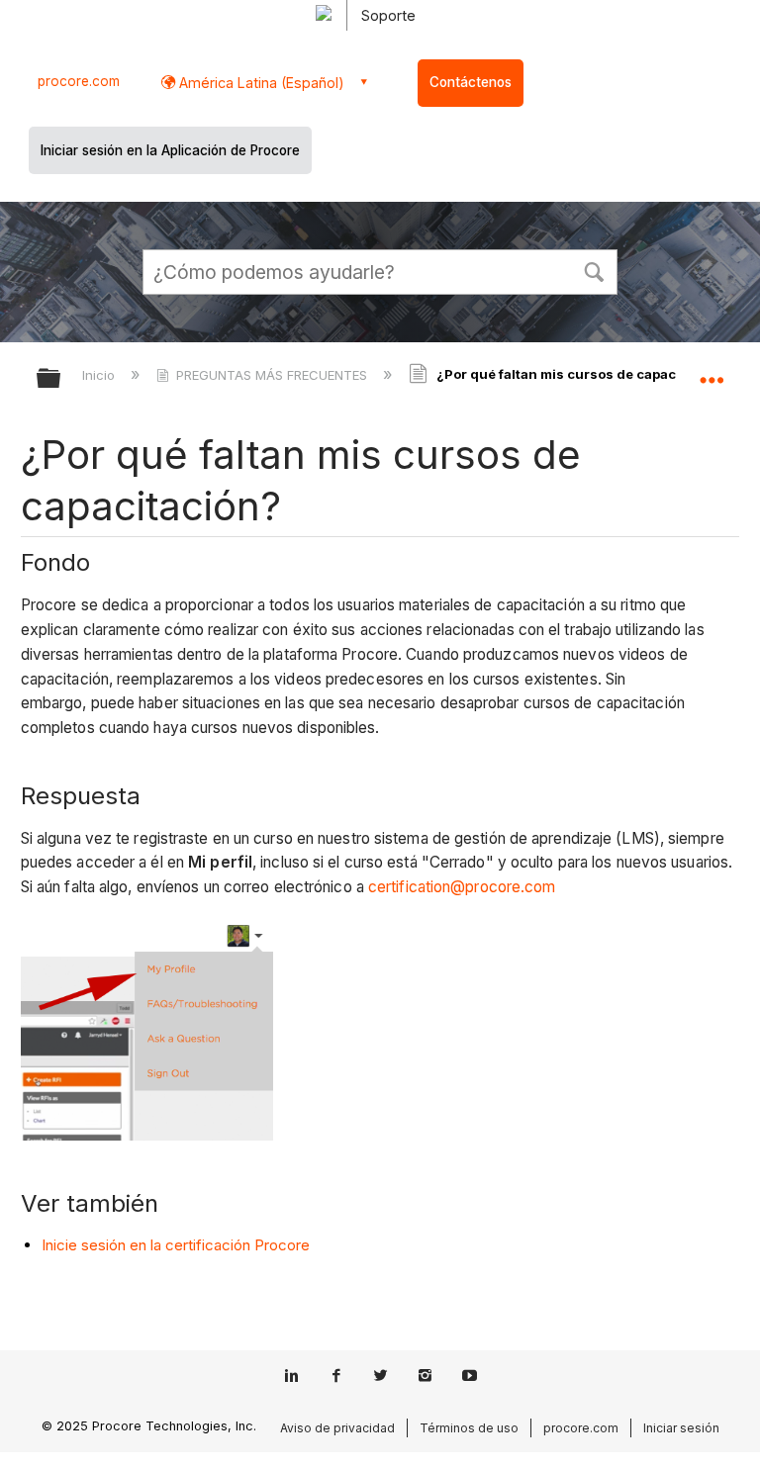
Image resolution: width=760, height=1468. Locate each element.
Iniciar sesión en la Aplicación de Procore (170, 150)
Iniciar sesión (681, 1428)
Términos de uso (469, 1428)
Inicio (100, 375)
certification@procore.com (462, 886)
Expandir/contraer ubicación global (711, 372)
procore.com (79, 81)
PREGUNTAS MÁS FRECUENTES (271, 375)
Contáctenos (470, 82)
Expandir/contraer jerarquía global (61, 379)
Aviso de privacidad (337, 1428)
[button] (594, 270)
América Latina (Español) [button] (259, 82)
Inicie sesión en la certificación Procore (176, 1245)
